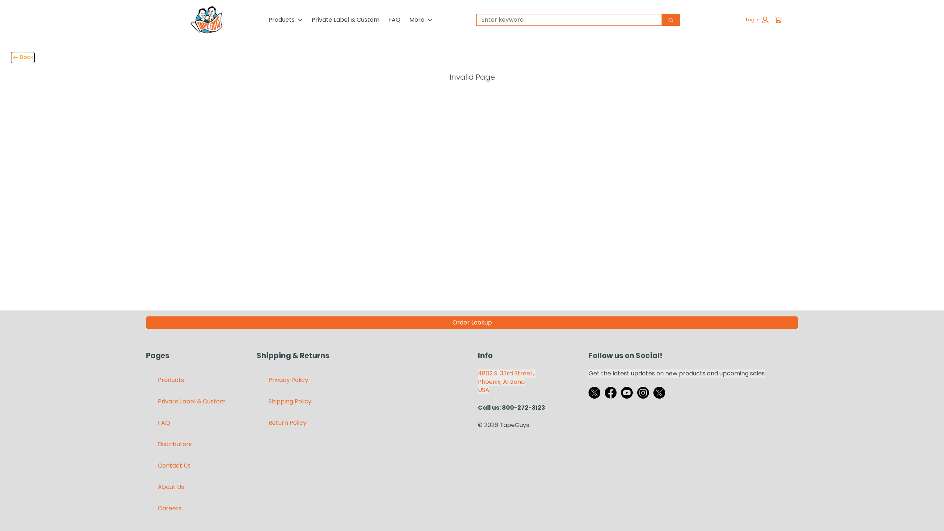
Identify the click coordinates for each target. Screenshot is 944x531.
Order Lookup (472, 322)
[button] (757, 20)
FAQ (394, 19)
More (416, 19)
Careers (169, 508)
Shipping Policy (290, 401)
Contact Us (174, 465)
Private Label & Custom (345, 19)
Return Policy (287, 423)
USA (483, 390)
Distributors (175, 444)
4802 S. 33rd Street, (506, 373)
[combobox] (566, 19)
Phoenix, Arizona (501, 382)
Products (281, 19)
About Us (171, 487)
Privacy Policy (288, 380)
